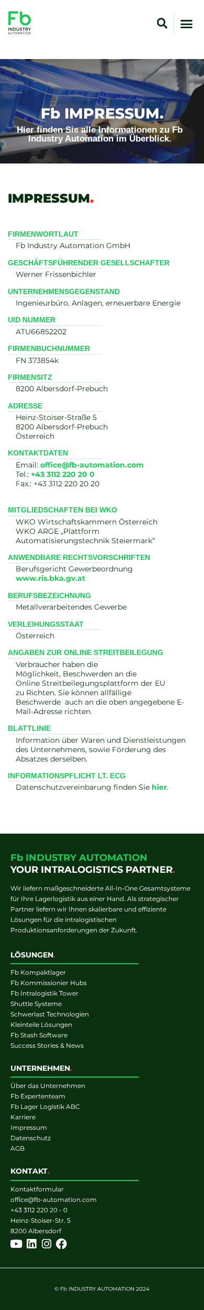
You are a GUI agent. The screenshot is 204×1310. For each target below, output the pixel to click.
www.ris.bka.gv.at (50, 578)
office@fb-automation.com (92, 465)
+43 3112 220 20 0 (63, 474)
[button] (162, 23)
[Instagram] (46, 1243)
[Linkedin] (31, 1243)
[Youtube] (15, 1243)
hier (159, 787)
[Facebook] (61, 1243)
